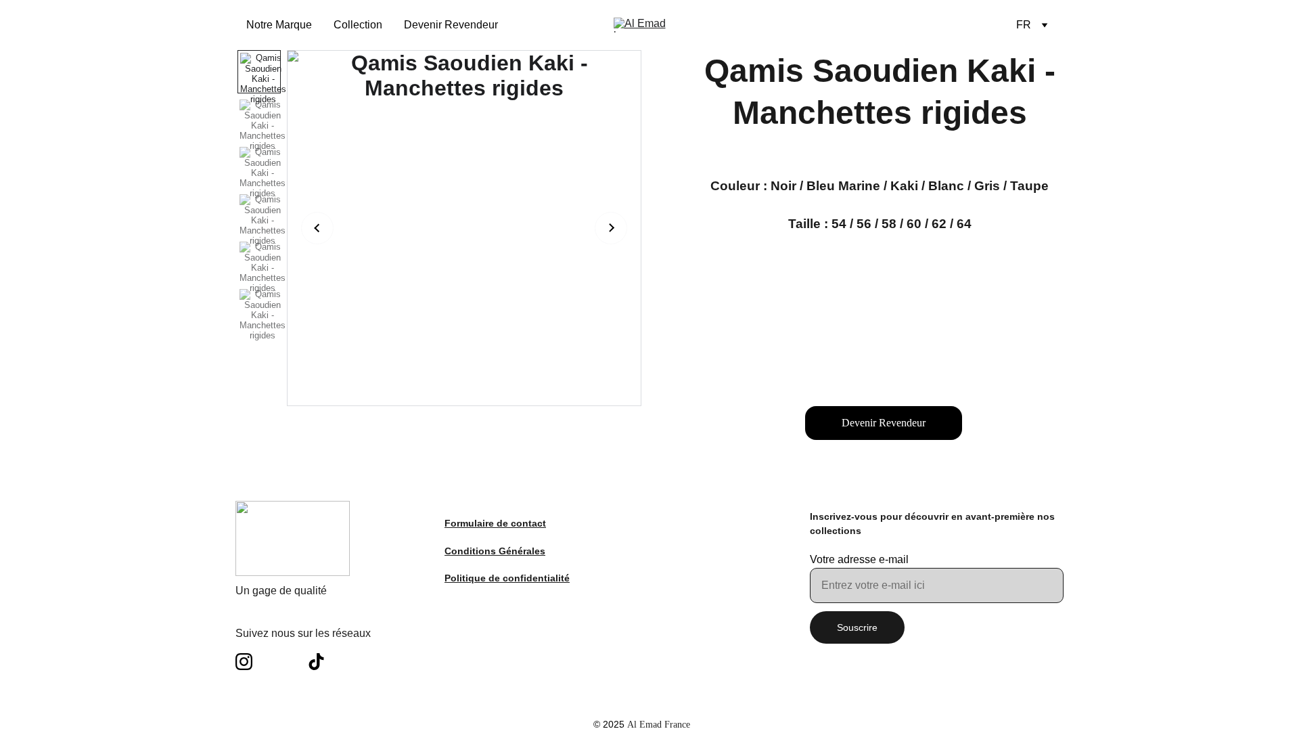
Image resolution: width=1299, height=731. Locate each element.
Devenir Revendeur (451, 24)
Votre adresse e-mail (859, 559)
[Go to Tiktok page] (316, 661)
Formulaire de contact (495, 523)
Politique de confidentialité (507, 578)
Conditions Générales (495, 551)
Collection (358, 24)
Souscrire (857, 627)
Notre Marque (279, 24)
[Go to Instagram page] (250, 661)
